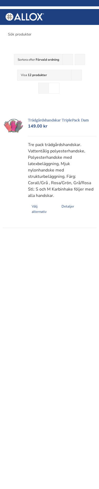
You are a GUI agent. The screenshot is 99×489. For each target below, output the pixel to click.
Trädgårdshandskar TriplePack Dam (58, 120)
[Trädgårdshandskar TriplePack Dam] (13, 126)
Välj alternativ (39, 209)
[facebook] (43, 264)
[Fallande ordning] (80, 59)
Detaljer (68, 206)
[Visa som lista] (54, 88)
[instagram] (56, 264)
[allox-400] (25, 15)
